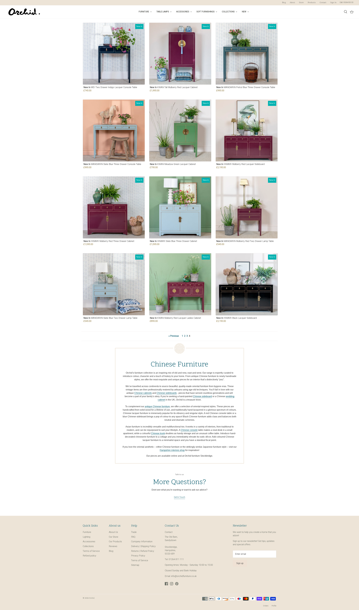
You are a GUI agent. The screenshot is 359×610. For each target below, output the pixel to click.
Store (301, 2)
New (244, 11)
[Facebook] (166, 583)
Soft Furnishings (205, 11)
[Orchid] (24, 11)
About (292, 2)
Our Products (115, 541)
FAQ (133, 537)
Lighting (86, 537)
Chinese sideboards (167, 393)
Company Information (141, 541)
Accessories (182, 11)
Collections (228, 11)
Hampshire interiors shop (172, 450)
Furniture (144, 11)
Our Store (113, 537)
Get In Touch (179, 497)
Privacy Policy (138, 555)
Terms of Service (91, 551)
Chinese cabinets (143, 393)
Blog (284, 2)
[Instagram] (171, 583)
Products (312, 2)
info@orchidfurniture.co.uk (184, 576)
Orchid (91, 598)
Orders (265, 606)
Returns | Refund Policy (142, 551)
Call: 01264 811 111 (346, 2)
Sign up (239, 563)
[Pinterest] (176, 583)
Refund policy (89, 555)
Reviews (113, 546)
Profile (274, 606)
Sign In (333, 2)
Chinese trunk (158, 433)
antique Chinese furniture (157, 406)
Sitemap (135, 565)
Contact (323, 2)
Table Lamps (162, 11)
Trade (134, 532)
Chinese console (189, 430)
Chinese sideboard (202, 396)
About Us (113, 532)
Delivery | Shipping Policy (143, 546)
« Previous (174, 336)
